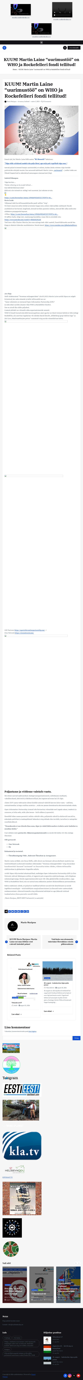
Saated (21, 997)
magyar (34, 1285)
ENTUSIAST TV (8, 1177)
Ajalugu (7, 1338)
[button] (76, 1263)
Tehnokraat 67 (58, 1337)
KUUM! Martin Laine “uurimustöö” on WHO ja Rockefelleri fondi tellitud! (44, 69)
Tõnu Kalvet (50, 988)
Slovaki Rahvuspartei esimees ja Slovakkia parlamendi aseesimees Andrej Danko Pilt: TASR (19, 1354)
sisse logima (32, 1031)
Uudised (26, 101)
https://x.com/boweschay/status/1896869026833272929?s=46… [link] (28, 198)
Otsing (76, 1038)
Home (15, 69)
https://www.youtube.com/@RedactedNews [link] (61, 225)
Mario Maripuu (11, 101)
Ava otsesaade (74, 48)
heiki (15, 1005)
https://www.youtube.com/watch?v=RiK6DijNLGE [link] (23, 219)
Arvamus (21, 101)
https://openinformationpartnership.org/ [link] (30, 630)
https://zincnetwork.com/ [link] (24, 633)
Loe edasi (16, 1014)
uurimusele (58, 170)
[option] (15, 1285)
